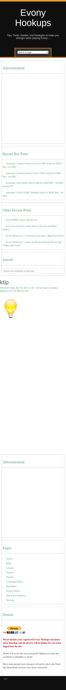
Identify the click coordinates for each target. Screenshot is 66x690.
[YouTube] (59, 684)
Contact (10, 568)
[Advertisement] (33, 109)
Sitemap (10, 600)
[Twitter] (51, 684)
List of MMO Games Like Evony (21, 219)
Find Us (10, 577)
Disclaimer (11, 586)
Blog (8, 563)
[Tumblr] (62, 684)
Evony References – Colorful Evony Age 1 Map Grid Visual (34, 235)
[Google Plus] (55, 684)
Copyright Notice (14, 581)
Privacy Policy (13, 591)
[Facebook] (48, 684)
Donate (9, 572)
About (9, 558)
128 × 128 (34, 288)
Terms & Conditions (16, 595)
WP (5, 679)
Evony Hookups (33, 18)
